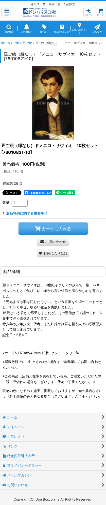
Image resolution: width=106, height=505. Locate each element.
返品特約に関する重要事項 (27, 213)
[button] (6, 12)
